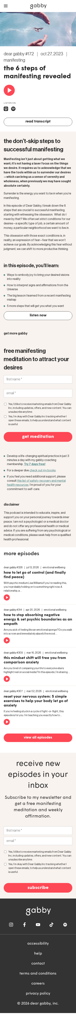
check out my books (43, 470)
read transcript (38, 121)
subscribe (38, 888)
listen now (38, 315)
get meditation (38, 437)
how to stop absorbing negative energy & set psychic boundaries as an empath (38, 619)
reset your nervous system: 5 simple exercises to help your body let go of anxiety (36, 701)
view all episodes (38, 737)
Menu (6, 6)
